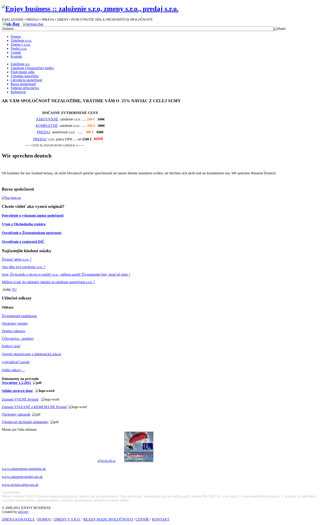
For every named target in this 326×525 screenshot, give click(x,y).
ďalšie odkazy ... (13, 370)
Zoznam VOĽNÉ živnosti (20, 399)
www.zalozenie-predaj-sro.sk (22, 477)
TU (14, 289)
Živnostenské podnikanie (19, 316)
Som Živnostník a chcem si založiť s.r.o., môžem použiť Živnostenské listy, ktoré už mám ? (66, 274)
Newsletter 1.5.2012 (16, 383)
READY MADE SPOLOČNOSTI (108, 519)
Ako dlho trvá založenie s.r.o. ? (23, 267)
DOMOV (44, 519)
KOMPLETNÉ (47, 126)
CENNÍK (142, 519)
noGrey (23, 512)
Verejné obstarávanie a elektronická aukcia (31, 354)
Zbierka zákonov (14, 331)
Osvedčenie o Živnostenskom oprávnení (31, 233)
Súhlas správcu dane (17, 391)
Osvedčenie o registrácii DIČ (23, 242)
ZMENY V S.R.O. (67, 519)
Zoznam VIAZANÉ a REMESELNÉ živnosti (34, 407)
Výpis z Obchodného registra (23, 224)
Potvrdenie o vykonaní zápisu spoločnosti (32, 215)
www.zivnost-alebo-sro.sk (20, 485)
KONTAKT (160, 519)
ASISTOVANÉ (47, 119)
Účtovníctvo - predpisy (18, 338)
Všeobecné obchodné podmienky (25, 422)
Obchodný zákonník (16, 414)
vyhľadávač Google (16, 362)
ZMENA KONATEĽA (18, 519)
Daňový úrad (11, 346)
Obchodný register (15, 323)
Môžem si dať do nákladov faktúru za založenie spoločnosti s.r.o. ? (48, 282)
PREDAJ (43, 132)
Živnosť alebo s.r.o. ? (16, 259)
